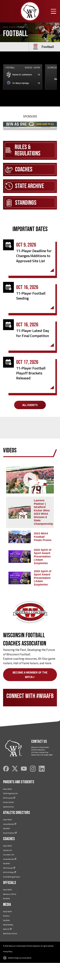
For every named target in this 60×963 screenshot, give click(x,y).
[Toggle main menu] (53, 11)
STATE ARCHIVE (29, 186)
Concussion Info (8, 854)
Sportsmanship (8, 807)
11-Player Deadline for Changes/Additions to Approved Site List (34, 256)
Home (5, 26)
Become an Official (9, 894)
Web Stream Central (10, 933)
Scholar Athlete (8, 802)
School (9, 833)
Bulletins (6, 916)
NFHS (8, 798)
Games (8, 824)
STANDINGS (25, 203)
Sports (13, 26)
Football (48, 46)
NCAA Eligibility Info (10, 793)
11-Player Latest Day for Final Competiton (32, 333)
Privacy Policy (7, 951)
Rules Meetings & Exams (11, 877)
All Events (30, 405)
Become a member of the (30, 674)
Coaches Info (7, 850)
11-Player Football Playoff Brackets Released (30, 373)
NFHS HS (8, 872)
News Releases (8, 924)
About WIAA (7, 789)
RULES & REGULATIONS (27, 150)
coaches (23, 169)
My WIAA (6, 828)
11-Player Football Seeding (30, 295)
